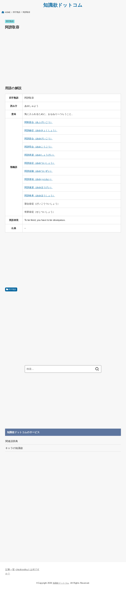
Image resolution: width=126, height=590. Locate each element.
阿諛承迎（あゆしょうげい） (39, 155)
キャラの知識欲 (14, 448)
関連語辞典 (11, 441)
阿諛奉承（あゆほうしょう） (39, 195)
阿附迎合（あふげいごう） (38, 122)
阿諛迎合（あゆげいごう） (38, 138)
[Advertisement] (63, 54)
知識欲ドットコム (63, 5)
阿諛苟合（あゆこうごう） (38, 147)
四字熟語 (10, 21)
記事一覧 (10, 569)
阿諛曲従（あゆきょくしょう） (40, 130)
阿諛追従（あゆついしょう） (39, 163)
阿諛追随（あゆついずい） (38, 171)
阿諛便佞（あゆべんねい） (38, 179)
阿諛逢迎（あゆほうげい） (38, 187)
